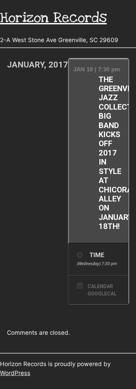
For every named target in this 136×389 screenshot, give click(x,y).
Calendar (100, 286)
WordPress (15, 373)
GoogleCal (102, 293)
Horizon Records (53, 17)
